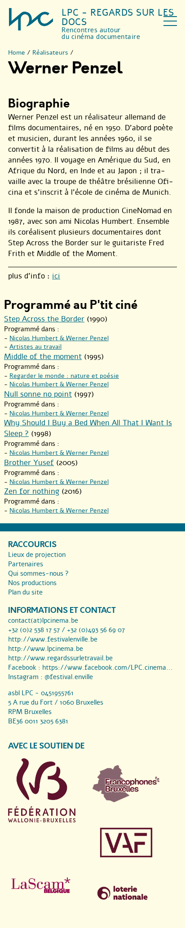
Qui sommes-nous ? (38, 573)
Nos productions (32, 582)
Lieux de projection (37, 554)
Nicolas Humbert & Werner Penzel (59, 338)
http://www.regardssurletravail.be (60, 658)
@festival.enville (68, 676)
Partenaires (25, 564)
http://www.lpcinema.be (45, 648)
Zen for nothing (31, 491)
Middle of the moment (43, 356)
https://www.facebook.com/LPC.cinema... (107, 667)
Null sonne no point (38, 394)
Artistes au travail (35, 346)
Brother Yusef (29, 463)
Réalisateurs (50, 52)
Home (16, 52)
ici (56, 276)
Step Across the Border (44, 319)
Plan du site (25, 592)
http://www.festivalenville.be (52, 639)
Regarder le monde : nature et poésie (64, 376)
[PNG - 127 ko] (126, 799)
